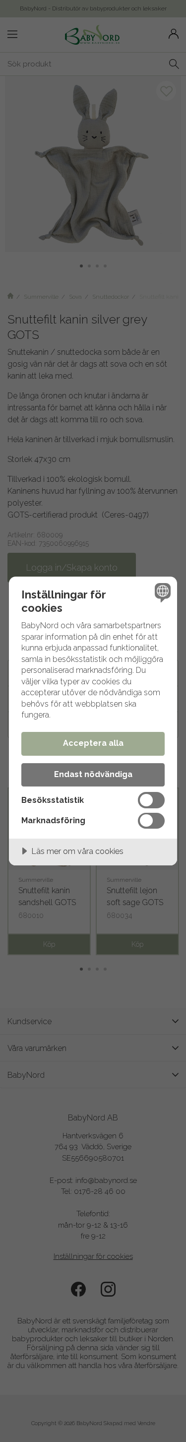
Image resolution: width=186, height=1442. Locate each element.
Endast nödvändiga (93, 774)
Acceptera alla (93, 743)
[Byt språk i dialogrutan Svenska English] (161, 592)
